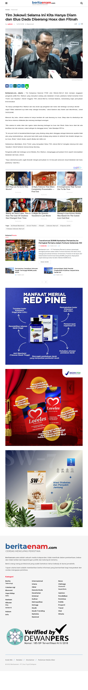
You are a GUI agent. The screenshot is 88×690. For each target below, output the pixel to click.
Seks (7, 596)
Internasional (37, 581)
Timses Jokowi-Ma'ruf (15, 229)
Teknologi (9, 583)
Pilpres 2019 (65, 225)
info (7, 615)
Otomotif (61, 586)
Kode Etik (8, 660)
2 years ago (53, 246)
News (60, 581)
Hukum (8, 612)
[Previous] (42, 282)
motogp (35, 605)
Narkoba (35, 614)
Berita (7, 581)
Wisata (61, 614)
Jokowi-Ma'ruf (52, 225)
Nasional (14, 9)
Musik (34, 608)
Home (7, 9)
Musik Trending (38, 611)
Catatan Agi (10, 587)
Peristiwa (62, 599)
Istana (34, 584)
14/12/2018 (20, 24)
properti (61, 605)
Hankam (8, 600)
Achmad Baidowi (17, 225)
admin (10, 24)
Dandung (43, 246)
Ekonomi (10, 241)
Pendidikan (63, 596)
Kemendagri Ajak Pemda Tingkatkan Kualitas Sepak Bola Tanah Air (66, 270)
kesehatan (36, 593)
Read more (45, 262)
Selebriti (8, 607)
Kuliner (35, 599)
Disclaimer (30, 660)
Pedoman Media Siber (46, 660)
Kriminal (35, 596)
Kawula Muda (37, 590)
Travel (60, 608)
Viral (60, 611)
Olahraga (62, 584)
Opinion (61, 593)
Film (6, 605)
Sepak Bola (62, 589)
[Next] (46, 282)
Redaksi (19, 660)
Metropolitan (37, 602)
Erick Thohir (32, 225)
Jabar (34, 587)
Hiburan (8, 603)
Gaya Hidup (10, 593)
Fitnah (41, 225)
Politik (60, 602)
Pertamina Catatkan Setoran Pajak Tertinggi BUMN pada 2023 (26, 270)
